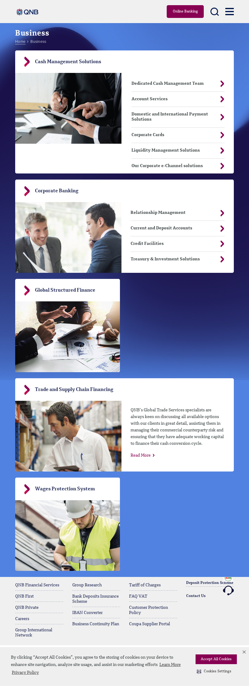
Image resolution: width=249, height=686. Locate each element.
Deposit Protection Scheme (209, 583)
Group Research (87, 585)
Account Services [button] (149, 99)
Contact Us (196, 596)
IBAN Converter (87, 613)
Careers (22, 619)
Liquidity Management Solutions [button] (165, 150)
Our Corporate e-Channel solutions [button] (167, 166)
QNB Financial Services (37, 585)
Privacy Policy (25, 673)
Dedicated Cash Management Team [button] (167, 83)
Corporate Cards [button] (147, 135)
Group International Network (33, 632)
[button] (214, 671)
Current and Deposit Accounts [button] (161, 228)
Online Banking (185, 11)
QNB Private (27, 607)
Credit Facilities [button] (147, 244)
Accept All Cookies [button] (216, 659)
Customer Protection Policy (148, 610)
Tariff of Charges (145, 585)
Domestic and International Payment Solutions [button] (169, 117)
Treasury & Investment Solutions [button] (165, 259)
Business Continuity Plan (95, 624)
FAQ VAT (138, 596)
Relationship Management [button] (158, 213)
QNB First (24, 596)
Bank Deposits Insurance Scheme (95, 599)
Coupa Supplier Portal (149, 624)
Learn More (170, 665)
